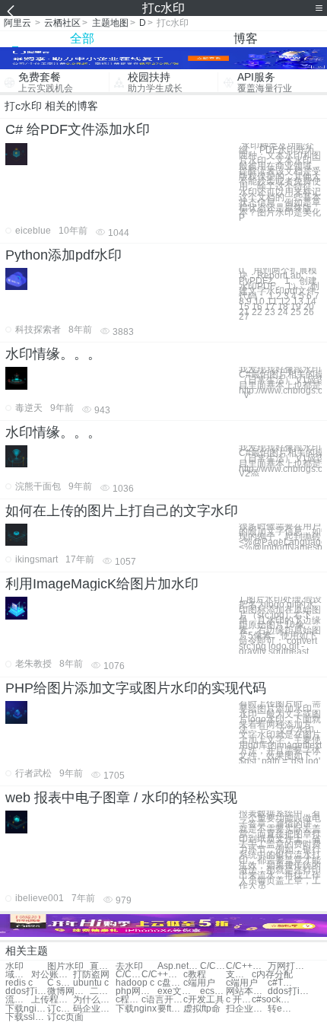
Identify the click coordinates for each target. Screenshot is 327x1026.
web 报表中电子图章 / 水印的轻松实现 (121, 797)
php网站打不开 (136, 991)
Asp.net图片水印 (178, 966)
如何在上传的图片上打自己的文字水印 (121, 510)
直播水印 (103, 966)
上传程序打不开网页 (52, 1000)
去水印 (129, 966)
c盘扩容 (170, 983)
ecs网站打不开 (213, 991)
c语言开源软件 (162, 1000)
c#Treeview (281, 983)
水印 (14, 966)
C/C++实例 (247, 966)
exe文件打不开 (178, 991)
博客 (245, 38)
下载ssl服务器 (26, 1017)
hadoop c (135, 983)
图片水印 (65, 966)
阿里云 (17, 23)
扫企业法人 (247, 1009)
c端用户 (199, 983)
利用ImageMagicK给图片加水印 (101, 583)
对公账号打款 (52, 974)
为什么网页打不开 (94, 1000)
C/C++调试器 (162, 974)
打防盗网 (91, 974)
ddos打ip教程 (26, 991)
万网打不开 (289, 966)
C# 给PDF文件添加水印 (77, 129)
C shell (60, 983)
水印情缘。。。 (53, 354)
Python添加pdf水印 (63, 255)
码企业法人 (94, 1009)
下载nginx (136, 1009)
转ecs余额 (281, 1009)
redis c (19, 983)
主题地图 (110, 23)
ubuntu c (91, 983)
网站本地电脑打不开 (247, 991)
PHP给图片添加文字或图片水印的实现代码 (135, 688)
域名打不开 (18, 974)
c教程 (194, 974)
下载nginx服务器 (26, 1009)
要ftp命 (170, 1009)
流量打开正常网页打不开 (18, 1000)
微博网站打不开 (68, 991)
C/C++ (213, 966)
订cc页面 (65, 1017)
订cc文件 (60, 1009)
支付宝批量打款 (239, 974)
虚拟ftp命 (202, 1009)
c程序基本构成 (128, 1000)
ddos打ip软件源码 (289, 991)
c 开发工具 (239, 1000)
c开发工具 (203, 1000)
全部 (82, 38)
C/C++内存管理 (128, 974)
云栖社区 (62, 23)
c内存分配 (272, 974)
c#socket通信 (273, 1000)
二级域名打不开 (103, 991)
